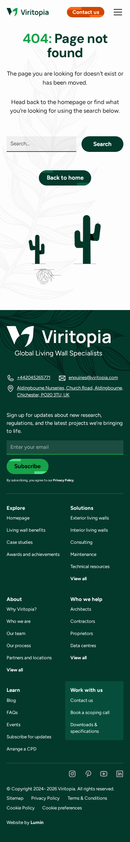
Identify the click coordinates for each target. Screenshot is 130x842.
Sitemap (15, 798)
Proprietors (81, 633)
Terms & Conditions (87, 798)
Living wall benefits (26, 530)
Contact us (85, 12)
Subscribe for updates (29, 736)
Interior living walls (89, 530)
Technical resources (90, 566)
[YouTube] (104, 774)
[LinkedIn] (120, 774)
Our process (19, 645)
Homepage (18, 518)
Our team (16, 633)
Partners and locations (29, 657)
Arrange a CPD (21, 748)
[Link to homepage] (28, 12)
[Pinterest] (88, 774)
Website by (25, 822)
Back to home (65, 177)
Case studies (20, 542)
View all (78, 578)
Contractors (82, 621)
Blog (11, 700)
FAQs (12, 712)
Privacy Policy (63, 480)
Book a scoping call (90, 712)
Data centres (83, 645)
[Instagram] (72, 774)
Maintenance (83, 554)
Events (13, 724)
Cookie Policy (21, 807)
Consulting (81, 542)
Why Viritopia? (22, 609)
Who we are (19, 621)
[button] (116, 12)
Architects (80, 609)
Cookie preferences (62, 807)
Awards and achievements (33, 554)
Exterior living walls (89, 518)
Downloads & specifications (84, 728)
